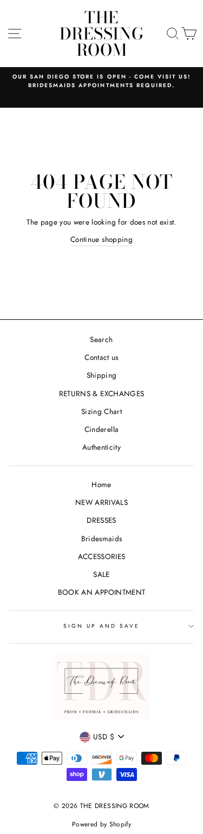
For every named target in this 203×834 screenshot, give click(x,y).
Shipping (102, 375)
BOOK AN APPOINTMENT (101, 592)
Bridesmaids (101, 538)
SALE (101, 574)
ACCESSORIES (102, 556)
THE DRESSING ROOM (102, 33)
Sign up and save (101, 626)
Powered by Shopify (101, 824)
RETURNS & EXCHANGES (101, 393)
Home (101, 484)
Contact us (101, 357)
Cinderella (101, 429)
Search (101, 339)
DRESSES (101, 520)
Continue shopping (101, 239)
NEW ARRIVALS (101, 502)
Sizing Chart (101, 411)
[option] (101, 81)
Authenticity (101, 447)
